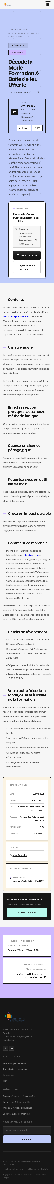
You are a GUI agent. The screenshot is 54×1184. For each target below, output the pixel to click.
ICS (38, 128)
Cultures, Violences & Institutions (19, 1096)
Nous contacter (29, 255)
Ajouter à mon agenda (27, 267)
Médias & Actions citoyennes (17, 1107)
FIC (5, 1081)
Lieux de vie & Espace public (17, 1102)
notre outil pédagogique (16, 316)
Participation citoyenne (15, 1069)
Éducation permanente (14, 1063)
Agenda (23, 30)
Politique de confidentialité (37, 1169)
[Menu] (48, 4)
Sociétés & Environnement (16, 1113)
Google (25, 128)
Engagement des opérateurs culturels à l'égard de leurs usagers (25, 1176)
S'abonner (27, 1139)
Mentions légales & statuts (13, 1169)
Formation (8, 1075)
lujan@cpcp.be (31, 555)
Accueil (12, 30)
